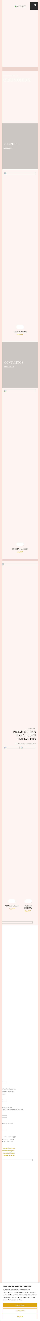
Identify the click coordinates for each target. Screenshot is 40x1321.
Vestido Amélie (20, 332)
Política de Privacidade (7, 1148)
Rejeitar (20, 1316)
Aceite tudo (20, 1305)
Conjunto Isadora (20, 549)
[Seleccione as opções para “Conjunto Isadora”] (18, 544)
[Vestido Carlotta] (28, 825)
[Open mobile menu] (5, 6)
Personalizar (20, 1311)
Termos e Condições (7, 1151)
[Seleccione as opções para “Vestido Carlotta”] (26, 901)
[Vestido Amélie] (20, 251)
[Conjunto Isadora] (20, 468)
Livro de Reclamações (7, 1155)
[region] (20, 1302)
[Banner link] (20, 96)
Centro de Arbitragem (7, 1153)
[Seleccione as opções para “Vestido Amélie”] (18, 327)
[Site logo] (20, 6)
